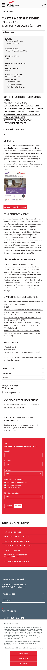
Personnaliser (23, 658)
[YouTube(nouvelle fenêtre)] (22, 618)
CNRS (24, 304)
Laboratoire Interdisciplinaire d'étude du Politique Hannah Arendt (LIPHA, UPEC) (22, 319)
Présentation (8, 32)
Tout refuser (23, 663)
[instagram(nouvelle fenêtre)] (4, 618)
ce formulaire (14, 360)
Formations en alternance (16, 537)
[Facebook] (5, 388)
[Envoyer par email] (3, 388)
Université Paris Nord (11, 315)
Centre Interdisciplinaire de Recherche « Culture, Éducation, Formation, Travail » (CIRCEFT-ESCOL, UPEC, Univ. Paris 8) (21, 326)
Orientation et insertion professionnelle (15, 556)
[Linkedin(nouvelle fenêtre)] (17, 618)
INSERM (7, 307)
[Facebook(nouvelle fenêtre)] (8, 618)
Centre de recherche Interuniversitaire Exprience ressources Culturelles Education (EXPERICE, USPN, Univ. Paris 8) (22, 333)
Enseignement (8, 369)
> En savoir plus (10, 430)
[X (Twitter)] (8, 388)
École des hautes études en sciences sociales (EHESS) (23, 310)
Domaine (7, 460)
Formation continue (14, 485)
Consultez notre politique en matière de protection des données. (24, 648)
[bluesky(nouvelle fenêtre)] (12, 618)
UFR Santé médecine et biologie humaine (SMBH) (22, 312)
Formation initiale (13, 488)
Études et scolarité (13, 550)
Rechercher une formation (17, 561)
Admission (7, 373)
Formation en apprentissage (17, 482)
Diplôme (7, 470)
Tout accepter (23, 653)
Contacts (7, 378)
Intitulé (7, 451)
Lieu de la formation (11, 493)
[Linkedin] (12, 388)
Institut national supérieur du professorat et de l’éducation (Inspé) (21, 114)
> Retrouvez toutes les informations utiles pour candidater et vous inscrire (21, 406)
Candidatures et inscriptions (18, 546)
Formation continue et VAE (16, 541)
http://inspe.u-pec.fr (14, 123)
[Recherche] (42, 3)
